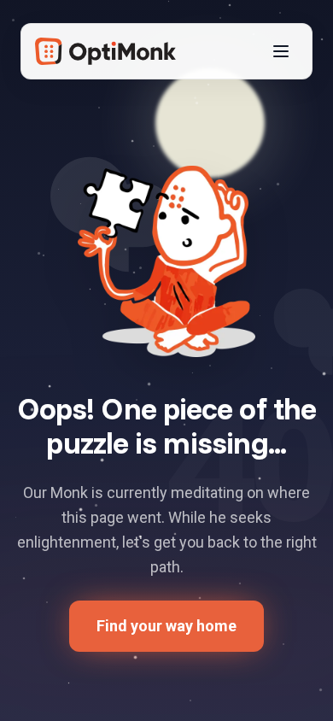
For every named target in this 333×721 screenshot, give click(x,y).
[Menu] (281, 51)
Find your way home (166, 626)
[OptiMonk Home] (105, 51)
